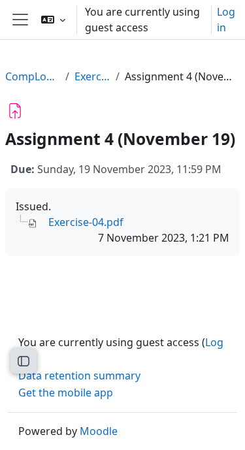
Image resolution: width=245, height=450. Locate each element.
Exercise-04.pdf (85, 222)
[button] (53, 19)
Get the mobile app (65, 392)
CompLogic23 (32, 76)
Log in (226, 20)
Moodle (99, 431)
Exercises (92, 76)
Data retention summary (79, 375)
